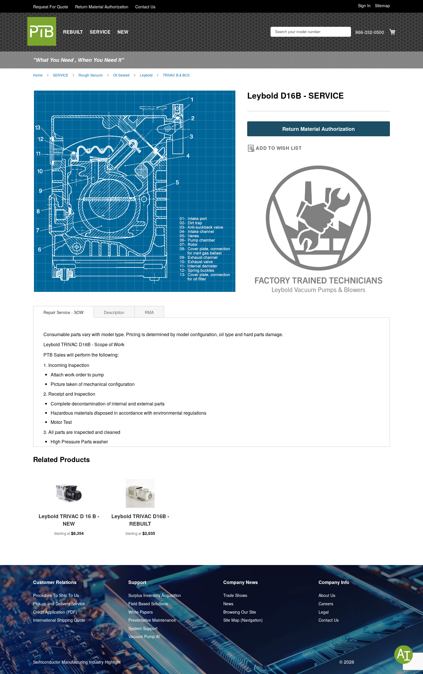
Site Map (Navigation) (243, 620)
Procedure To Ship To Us (56, 595)
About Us (327, 595)
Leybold (146, 75)
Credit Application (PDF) (55, 612)
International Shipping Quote (59, 620)
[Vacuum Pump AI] (403, 654)
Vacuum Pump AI (144, 636)
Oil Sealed (121, 75)
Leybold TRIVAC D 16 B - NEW (69, 519)
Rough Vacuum (91, 75)
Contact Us (145, 6)
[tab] (63, 311)
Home (38, 75)
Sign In (364, 5)
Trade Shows (235, 595)
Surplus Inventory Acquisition (154, 595)
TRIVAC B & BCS (176, 75)
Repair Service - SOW (63, 312)
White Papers (140, 612)
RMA (149, 312)
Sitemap (382, 5)
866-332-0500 (369, 32)
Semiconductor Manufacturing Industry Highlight (77, 662)
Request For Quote (50, 6)
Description (114, 312)
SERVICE (100, 32)
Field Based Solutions (148, 603)
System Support (142, 628)
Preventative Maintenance (152, 620)
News (228, 603)
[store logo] (41, 31)
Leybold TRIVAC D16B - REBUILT (140, 519)
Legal (324, 612)
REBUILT (73, 32)
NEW (122, 32)
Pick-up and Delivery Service (59, 603)
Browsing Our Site (239, 612)
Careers (326, 603)
